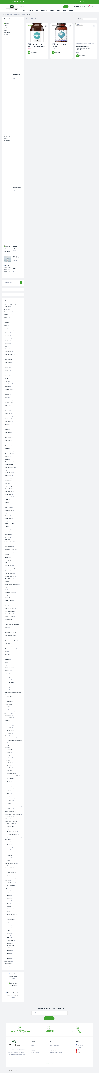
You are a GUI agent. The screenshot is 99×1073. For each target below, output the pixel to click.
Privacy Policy (53, 1050)
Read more (57, 52)
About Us (33, 1050)
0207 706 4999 (49, 1032)
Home (32, 1045)
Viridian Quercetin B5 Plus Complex (59, 45)
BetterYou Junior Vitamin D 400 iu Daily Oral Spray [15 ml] (17, 268)
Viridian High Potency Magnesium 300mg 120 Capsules (83, 48)
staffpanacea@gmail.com (78, 1032)
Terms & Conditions (54, 1045)
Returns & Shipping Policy (56, 1052)
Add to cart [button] (34, 52)
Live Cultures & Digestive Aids (82, 43)
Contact (51, 1047)
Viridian (29, 43)
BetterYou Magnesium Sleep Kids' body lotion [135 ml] (17, 257)
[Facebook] (80, 2)
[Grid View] (78, 19)
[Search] (21, 282)
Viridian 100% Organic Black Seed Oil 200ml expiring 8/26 (36, 45)
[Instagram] (87, 2)
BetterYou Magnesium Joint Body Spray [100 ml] (17, 247)
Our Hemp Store (35, 1052)
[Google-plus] (91, 2)
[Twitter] (84, 2)
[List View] (80, 19)
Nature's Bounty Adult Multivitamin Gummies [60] (17, 186)
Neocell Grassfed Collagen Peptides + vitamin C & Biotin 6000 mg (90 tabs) (17, 75)
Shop (32, 1047)
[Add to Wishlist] (45, 26)
